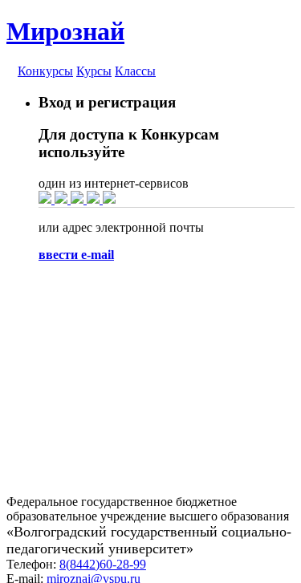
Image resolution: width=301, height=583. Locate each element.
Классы (135, 71)
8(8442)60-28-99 (102, 564)
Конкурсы (45, 71)
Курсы (94, 71)
